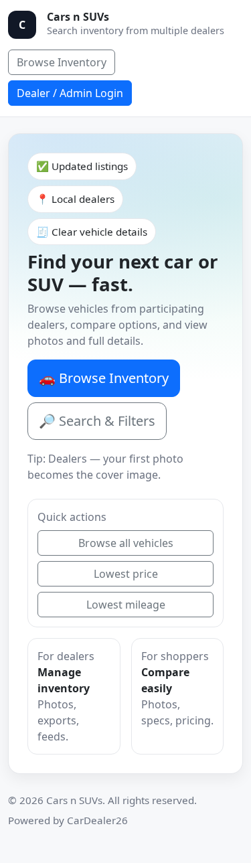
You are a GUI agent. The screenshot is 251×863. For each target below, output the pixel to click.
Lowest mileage (125, 604)
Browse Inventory (61, 62)
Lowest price (126, 573)
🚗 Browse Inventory (104, 378)
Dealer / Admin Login (70, 93)
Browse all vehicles (125, 543)
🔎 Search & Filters (97, 421)
